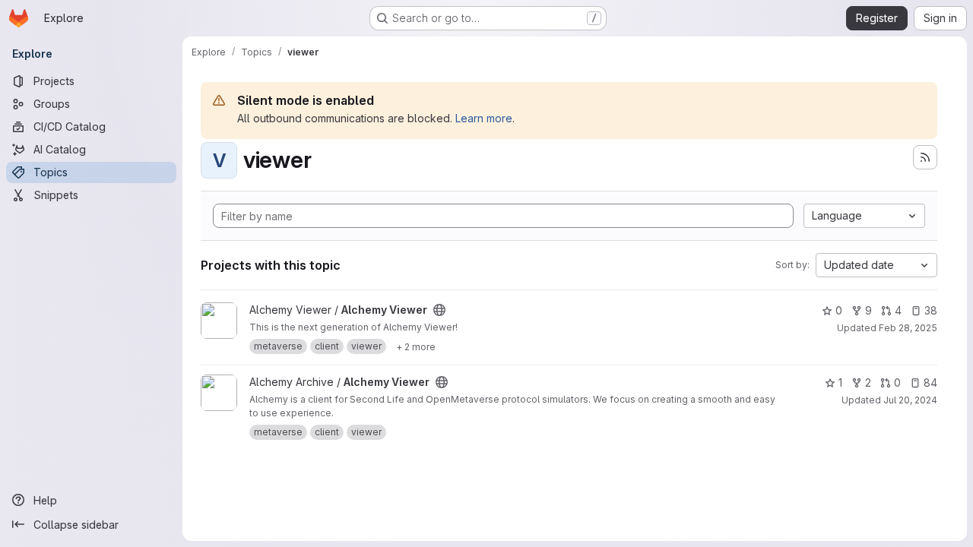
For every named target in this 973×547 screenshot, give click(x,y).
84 (930, 382)
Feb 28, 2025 (908, 328)
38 (930, 310)
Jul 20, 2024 (910, 400)
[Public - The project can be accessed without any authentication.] (439, 310)
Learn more (483, 118)
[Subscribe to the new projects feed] (925, 157)
